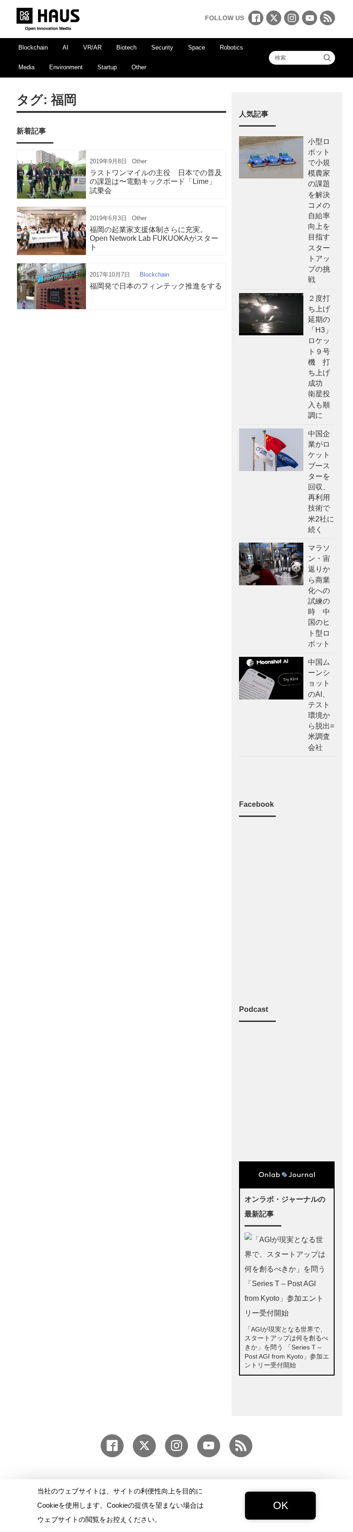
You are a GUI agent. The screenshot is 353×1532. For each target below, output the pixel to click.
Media (26, 67)
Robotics (231, 47)
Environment (66, 67)
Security (162, 47)
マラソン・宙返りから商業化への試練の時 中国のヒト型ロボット (319, 596)
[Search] (327, 57)
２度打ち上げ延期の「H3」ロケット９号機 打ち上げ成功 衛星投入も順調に (320, 356)
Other (138, 67)
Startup (107, 67)
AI (65, 47)
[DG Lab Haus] (48, 18)
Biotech (126, 47)
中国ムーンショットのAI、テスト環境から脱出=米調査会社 (321, 704)
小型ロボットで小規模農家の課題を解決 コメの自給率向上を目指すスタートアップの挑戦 (319, 211)
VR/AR (92, 47)
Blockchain (33, 47)
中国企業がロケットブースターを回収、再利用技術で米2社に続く (321, 481)
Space (196, 47)
